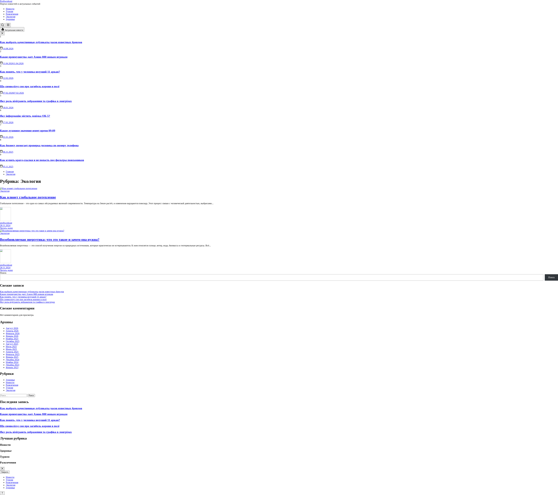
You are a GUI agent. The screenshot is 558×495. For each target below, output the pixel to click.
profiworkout (6, 223)
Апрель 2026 (12, 331)
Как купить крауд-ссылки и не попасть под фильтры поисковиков (42, 160)
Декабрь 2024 (12, 359)
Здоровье (10, 19)
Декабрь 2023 (12, 365)
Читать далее (6, 228)
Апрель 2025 (12, 352)
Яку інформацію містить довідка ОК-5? (25, 115)
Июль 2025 (11, 346)
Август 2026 (12, 328)
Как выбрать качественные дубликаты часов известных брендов (41, 42)
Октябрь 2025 (12, 341)
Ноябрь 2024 (12, 362)
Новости (10, 9)
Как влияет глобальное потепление (28, 197)
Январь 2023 (12, 367)
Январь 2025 (12, 357)
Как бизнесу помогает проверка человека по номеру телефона (39, 145)
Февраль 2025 (12, 354)
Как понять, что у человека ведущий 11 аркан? (30, 71)
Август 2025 (12, 344)
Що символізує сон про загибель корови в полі (29, 86)
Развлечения (12, 14)
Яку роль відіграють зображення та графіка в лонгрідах (36, 101)
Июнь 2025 (11, 349)
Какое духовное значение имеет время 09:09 (27, 130)
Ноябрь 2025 (12, 338)
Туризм (9, 11)
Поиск (3, 273)
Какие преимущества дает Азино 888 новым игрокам (33, 56)
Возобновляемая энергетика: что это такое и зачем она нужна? (49, 239)
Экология (10, 16)
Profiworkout (6, 1)
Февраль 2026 (12, 333)
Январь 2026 (12, 336)
